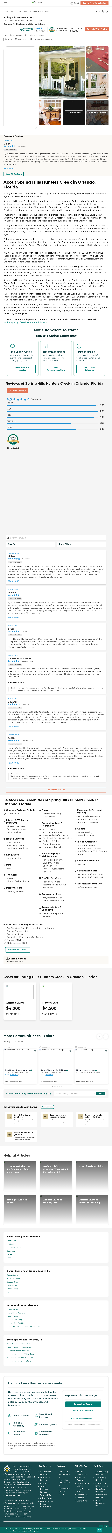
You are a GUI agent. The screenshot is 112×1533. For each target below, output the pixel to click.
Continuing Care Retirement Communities (23, 1327)
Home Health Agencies (16, 1313)
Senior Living (8, 12)
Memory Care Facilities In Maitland (20, 1358)
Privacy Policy (25, 1516)
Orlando (24, 12)
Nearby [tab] (7, 1042)
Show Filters (65, 544)
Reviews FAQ (82, 1495)
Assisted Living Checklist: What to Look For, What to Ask (55, 1169)
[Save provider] (106, 11)
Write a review (19, 391)
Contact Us (82, 1501)
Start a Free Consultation (94, 3)
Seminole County (13, 1279)
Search (101, 1094)
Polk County (11, 1292)
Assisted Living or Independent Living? (90, 1201)
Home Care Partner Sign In (64, 1483)
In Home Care (12, 1310)
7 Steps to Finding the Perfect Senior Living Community (18, 1169)
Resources (44, 1483)
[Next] (105, 1036)
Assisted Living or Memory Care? (52, 1201)
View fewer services (17, 950)
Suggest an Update (83, 1404)
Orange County (13, 1275)
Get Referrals (64, 1489)
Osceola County (13, 1282)
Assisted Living (22, 35)
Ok (99, 1530)
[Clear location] (94, 1093)
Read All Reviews (13, 174)
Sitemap (43, 1492)
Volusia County (12, 1289)
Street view (75, 113)
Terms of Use (9, 1516)
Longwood (11, 1258)
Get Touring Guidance (89, 368)
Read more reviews (56, 790)
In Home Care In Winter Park (18, 1351)
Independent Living (14, 1320)
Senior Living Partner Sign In (64, 1474)
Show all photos (98, 113)
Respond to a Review (83, 1410)
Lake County (12, 1285)
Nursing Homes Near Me (100, 1503)
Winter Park (11, 1241)
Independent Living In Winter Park (20, 1354)
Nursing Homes (13, 1316)
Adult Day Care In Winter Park (18, 1344)
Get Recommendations (56, 368)
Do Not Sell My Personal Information (46, 1504)
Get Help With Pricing (97, 29)
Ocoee (9, 1254)
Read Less (46, 1107)
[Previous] (99, 1036)
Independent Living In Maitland (19, 1361)
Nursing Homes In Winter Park (19, 1347)
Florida (17, 12)
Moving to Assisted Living (17, 1201)
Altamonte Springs (14, 1248)
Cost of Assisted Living (91, 1166)
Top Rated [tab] (18, 1042)
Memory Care (38, 35)
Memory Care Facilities (15, 1323)
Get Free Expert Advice (22, 368)
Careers (80, 1498)
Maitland (10, 1244)
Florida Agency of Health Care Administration (26, 322)
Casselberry (11, 1251)
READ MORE (9, 169)
